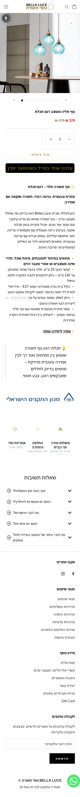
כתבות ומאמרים (63, 678)
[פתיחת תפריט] (6, 6)
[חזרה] (14, 100)
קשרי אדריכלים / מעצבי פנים (54, 670)
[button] (40, 168)
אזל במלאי (40, 154)
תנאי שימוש (66, 599)
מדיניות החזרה (64, 614)
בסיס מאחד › (18, 297)
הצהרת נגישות (64, 637)
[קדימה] (66, 100)
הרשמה (62, 758)
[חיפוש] (67, 6)
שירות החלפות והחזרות (58, 629)
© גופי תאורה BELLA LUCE (40, 780)
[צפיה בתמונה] (22, 100)
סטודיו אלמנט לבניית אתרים (40, 787)
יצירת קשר (67, 685)
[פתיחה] (74, 6)
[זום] (71, 23)
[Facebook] (73, 573)
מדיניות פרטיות (63, 622)
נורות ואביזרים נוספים (59, 693)
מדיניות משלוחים (62, 606)
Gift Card (68, 701)
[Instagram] (63, 573)
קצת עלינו (68, 662)
